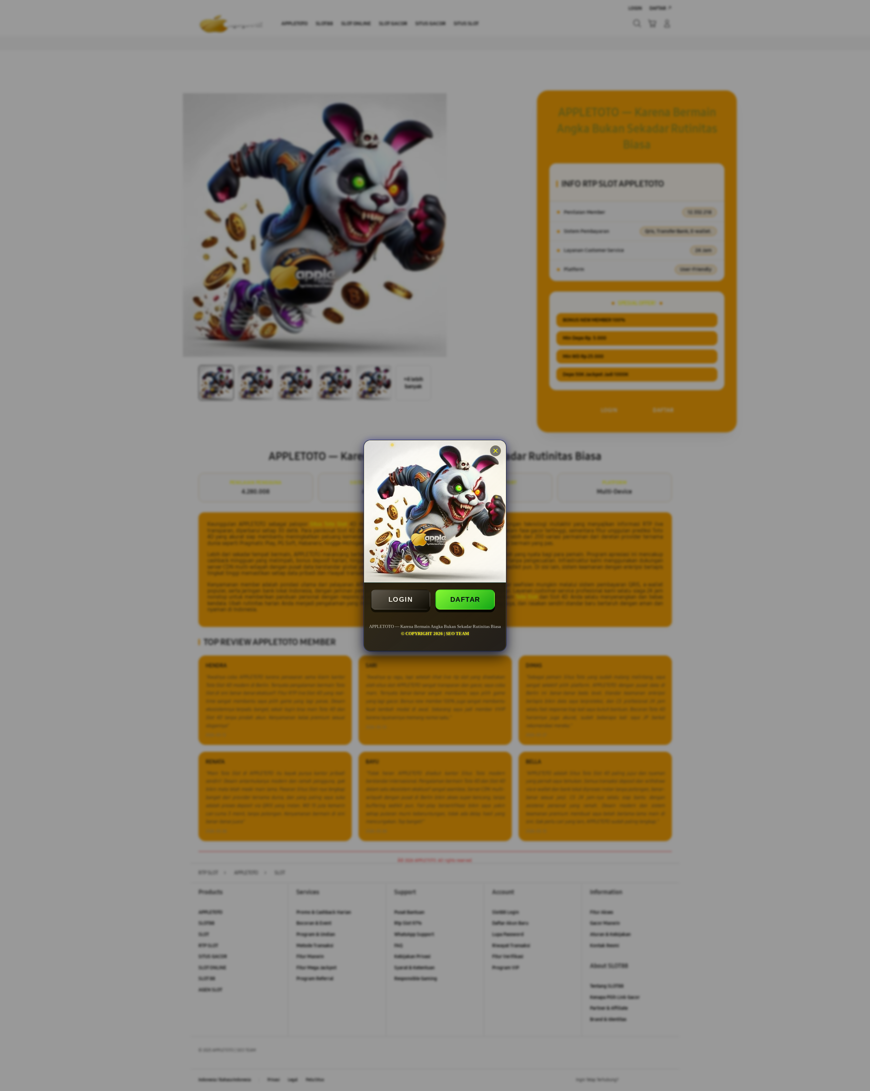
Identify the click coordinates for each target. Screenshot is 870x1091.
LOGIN (400, 599)
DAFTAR (465, 599)
